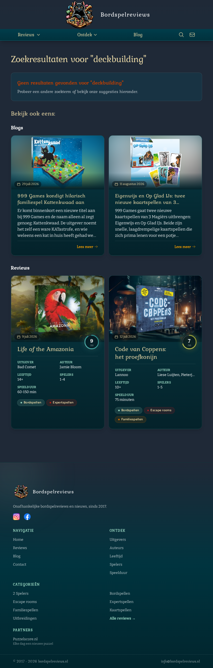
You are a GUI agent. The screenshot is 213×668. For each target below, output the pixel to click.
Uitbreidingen (25, 618)
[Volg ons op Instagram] (16, 517)
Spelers (116, 564)
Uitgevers (118, 539)
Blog (138, 34)
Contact (19, 564)
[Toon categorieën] (38, 35)
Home (18, 539)
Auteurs (117, 548)
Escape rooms (25, 602)
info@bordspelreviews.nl (180, 661)
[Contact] (192, 35)
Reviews (26, 34)
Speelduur (118, 573)
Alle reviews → (123, 618)
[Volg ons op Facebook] (27, 517)
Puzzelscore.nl (25, 639)
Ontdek (84, 34)
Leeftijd (116, 556)
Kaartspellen (120, 610)
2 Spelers (21, 593)
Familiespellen (25, 610)
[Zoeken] (181, 35)
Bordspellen (120, 593)
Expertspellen (122, 602)
